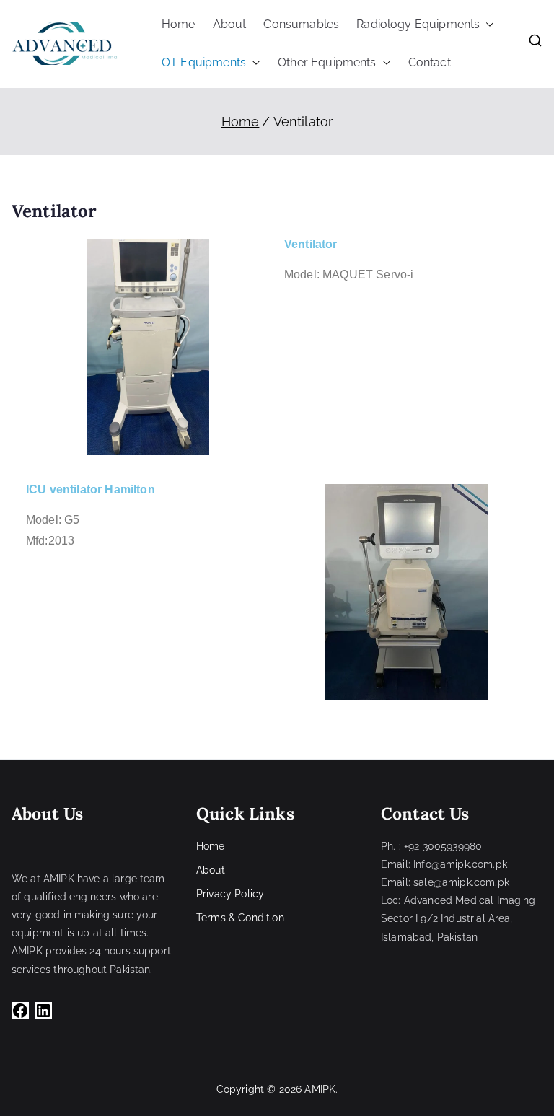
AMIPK (319, 1089)
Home (178, 24)
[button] (487, 24)
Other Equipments (327, 62)
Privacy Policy (230, 894)
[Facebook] (20, 1010)
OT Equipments (204, 62)
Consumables (301, 24)
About (230, 24)
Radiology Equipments (418, 24)
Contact (429, 62)
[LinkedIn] (43, 1010)
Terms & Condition (240, 917)
